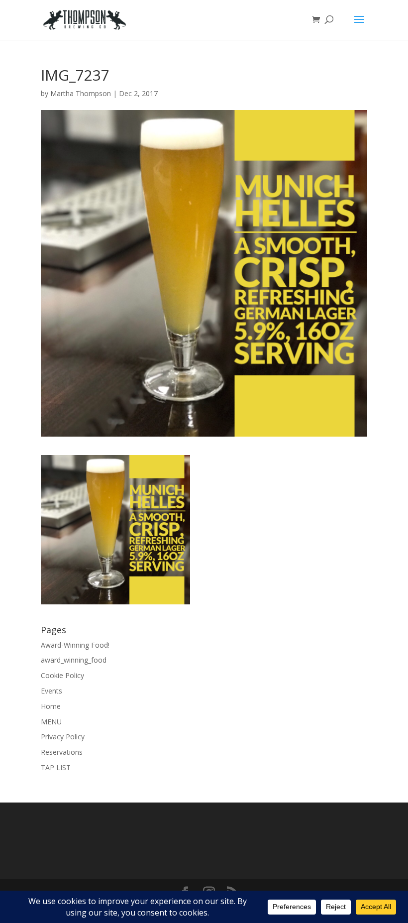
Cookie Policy (62, 675)
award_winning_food (73, 660)
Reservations (62, 752)
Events (51, 690)
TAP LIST (56, 767)
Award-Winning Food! (75, 645)
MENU (51, 721)
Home (51, 706)
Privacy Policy (63, 736)
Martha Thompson (80, 93)
